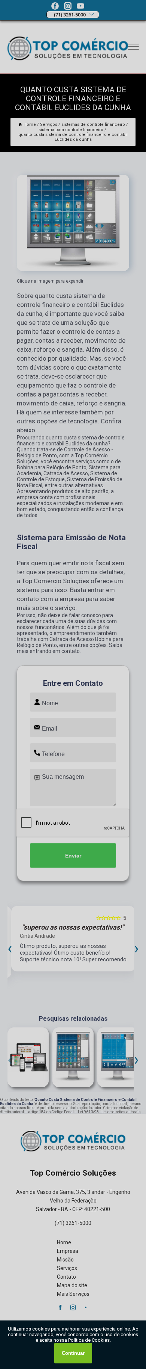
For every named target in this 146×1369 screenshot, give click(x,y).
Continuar (73, 1353)
